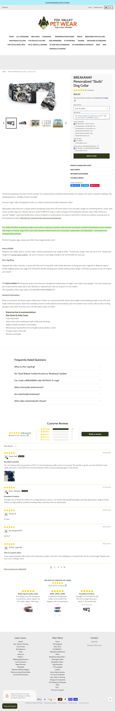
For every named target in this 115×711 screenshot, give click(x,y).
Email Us (94, 642)
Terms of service (84, 703)
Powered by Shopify (50, 703)
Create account (98, 7)
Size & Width (77, 105)
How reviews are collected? (15, 569)
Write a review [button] (95, 434)
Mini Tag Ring (78, 139)
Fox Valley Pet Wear (36, 703)
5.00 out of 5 (26, 433)
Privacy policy (73, 703)
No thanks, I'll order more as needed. (87, 148)
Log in (90, 7)
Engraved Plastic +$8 (82, 135)
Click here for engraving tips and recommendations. (41, 218)
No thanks (78, 141)
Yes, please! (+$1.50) (81, 150)
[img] (9, 453)
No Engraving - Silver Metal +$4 (85, 126)
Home (4, 71)
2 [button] (54, 567)
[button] (11, 123)
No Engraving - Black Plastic (84, 124)
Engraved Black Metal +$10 (84, 133)
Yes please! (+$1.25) (81, 143)
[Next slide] (65, 123)
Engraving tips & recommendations (21, 312)
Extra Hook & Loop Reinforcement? (85, 146)
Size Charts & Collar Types (17, 315)
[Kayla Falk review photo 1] (9, 476)
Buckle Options (79, 121)
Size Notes (77, 112)
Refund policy (62, 703)
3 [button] (58, 567)
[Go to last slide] (3, 123)
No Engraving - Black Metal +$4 (85, 128)
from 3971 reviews (56, 585)
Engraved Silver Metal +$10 (84, 131)
